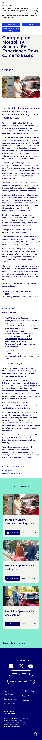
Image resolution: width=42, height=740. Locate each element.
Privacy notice (10, 699)
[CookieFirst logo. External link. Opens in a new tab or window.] (4, 3)
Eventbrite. (13, 271)
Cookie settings (28, 691)
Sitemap (25, 701)
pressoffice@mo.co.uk (11, 473)
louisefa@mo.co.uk (21, 356)
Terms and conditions (8, 692)
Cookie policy (10, 704)
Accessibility (27, 696)
